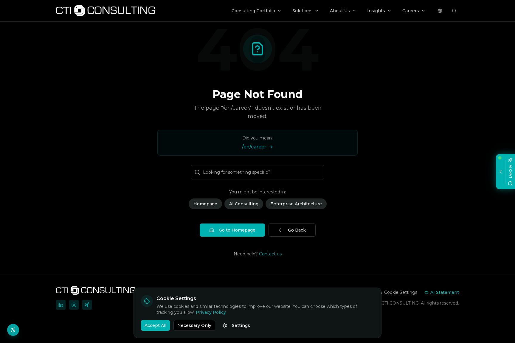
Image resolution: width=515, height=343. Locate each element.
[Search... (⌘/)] (454, 10)
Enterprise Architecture (296, 204)
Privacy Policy (211, 312)
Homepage (205, 204)
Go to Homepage (237, 230)
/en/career (254, 147)
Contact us (270, 254)
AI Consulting (243, 204)
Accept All (155, 325)
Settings (241, 325)
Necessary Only (194, 325)
